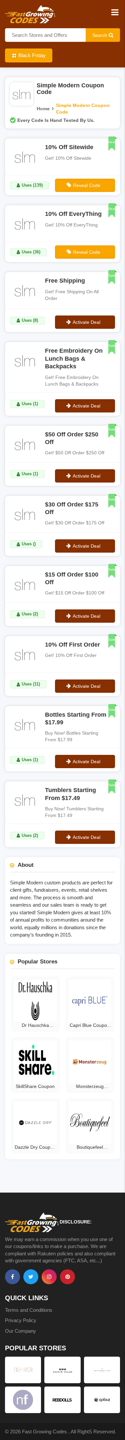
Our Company (20, 1331)
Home (43, 108)
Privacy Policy (20, 1320)
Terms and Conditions (28, 1310)
